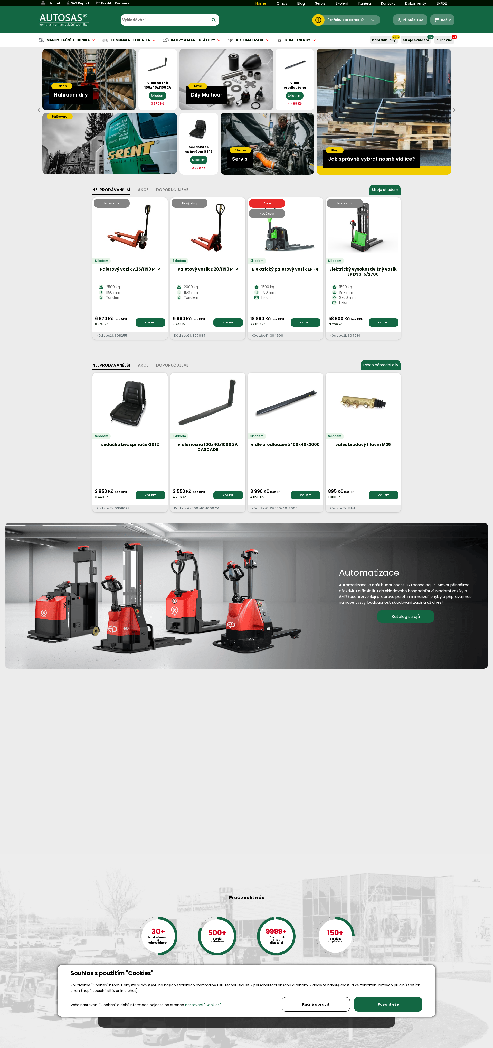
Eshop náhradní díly (380, 365)
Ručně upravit (315, 1004)
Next (454, 110)
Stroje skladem (385, 189)
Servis (320, 3)
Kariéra (364, 3)
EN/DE (442, 3)
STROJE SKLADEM (416, 40)
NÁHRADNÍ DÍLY (384, 40)
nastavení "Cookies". (203, 1004)
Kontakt (388, 3)
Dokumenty (415, 3)
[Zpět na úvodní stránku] (68, 20)
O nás (282, 3)
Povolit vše (388, 1004)
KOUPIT (150, 322)
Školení (342, 3)
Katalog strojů (406, 616)
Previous (39, 110)
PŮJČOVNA (444, 40)
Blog (301, 3)
